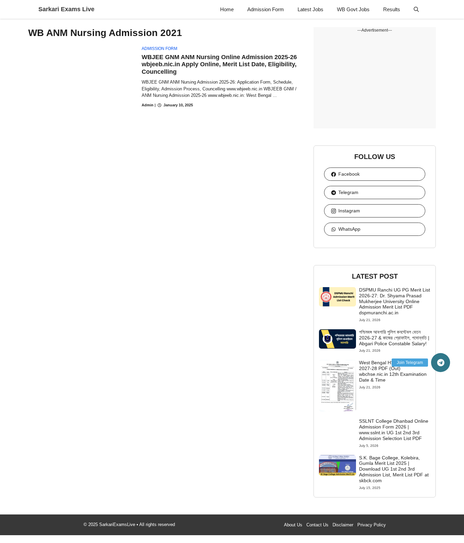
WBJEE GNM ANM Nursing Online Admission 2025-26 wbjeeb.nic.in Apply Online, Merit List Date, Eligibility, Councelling (219, 64)
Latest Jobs (310, 9)
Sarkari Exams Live (66, 9)
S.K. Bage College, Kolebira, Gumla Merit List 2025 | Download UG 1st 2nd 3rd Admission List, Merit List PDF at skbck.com (394, 469)
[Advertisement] (375, 80)
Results (391, 9)
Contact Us (317, 524)
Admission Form (265, 9)
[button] (416, 9)
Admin (148, 105)
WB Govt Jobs (353, 9)
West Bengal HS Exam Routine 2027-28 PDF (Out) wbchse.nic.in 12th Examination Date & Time (393, 371)
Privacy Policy (371, 524)
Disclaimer (343, 524)
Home (227, 9)
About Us (293, 524)
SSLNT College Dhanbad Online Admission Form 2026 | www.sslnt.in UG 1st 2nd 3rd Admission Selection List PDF (393, 429)
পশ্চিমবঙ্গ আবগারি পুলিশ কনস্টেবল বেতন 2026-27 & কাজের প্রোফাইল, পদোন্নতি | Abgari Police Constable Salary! (394, 337)
